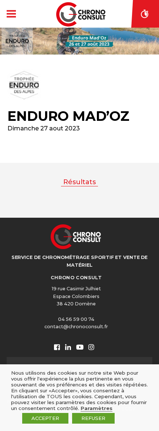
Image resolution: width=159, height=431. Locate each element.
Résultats (79, 182)
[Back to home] (80, 14)
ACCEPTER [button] (45, 418)
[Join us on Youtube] (80, 347)
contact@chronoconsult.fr (76, 326)
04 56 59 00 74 (76, 319)
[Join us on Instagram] (91, 347)
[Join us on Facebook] (57, 347)
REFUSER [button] (93, 418)
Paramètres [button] (96, 408)
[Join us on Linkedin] (68, 347)
